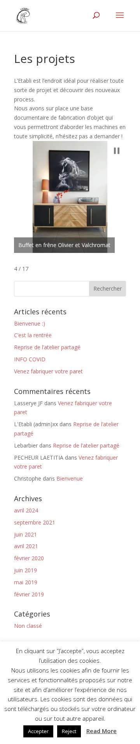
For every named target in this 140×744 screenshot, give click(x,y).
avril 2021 (26, 546)
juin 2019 (25, 570)
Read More (101, 731)
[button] (116, 151)
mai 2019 (25, 582)
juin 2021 (25, 534)
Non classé (28, 625)
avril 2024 (26, 510)
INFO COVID (30, 359)
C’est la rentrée (33, 335)
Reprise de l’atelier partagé (47, 347)
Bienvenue (69, 478)
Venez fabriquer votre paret (48, 371)
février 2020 (29, 558)
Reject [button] (69, 731)
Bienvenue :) (29, 323)
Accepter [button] (38, 731)
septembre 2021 (34, 522)
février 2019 (29, 594)
